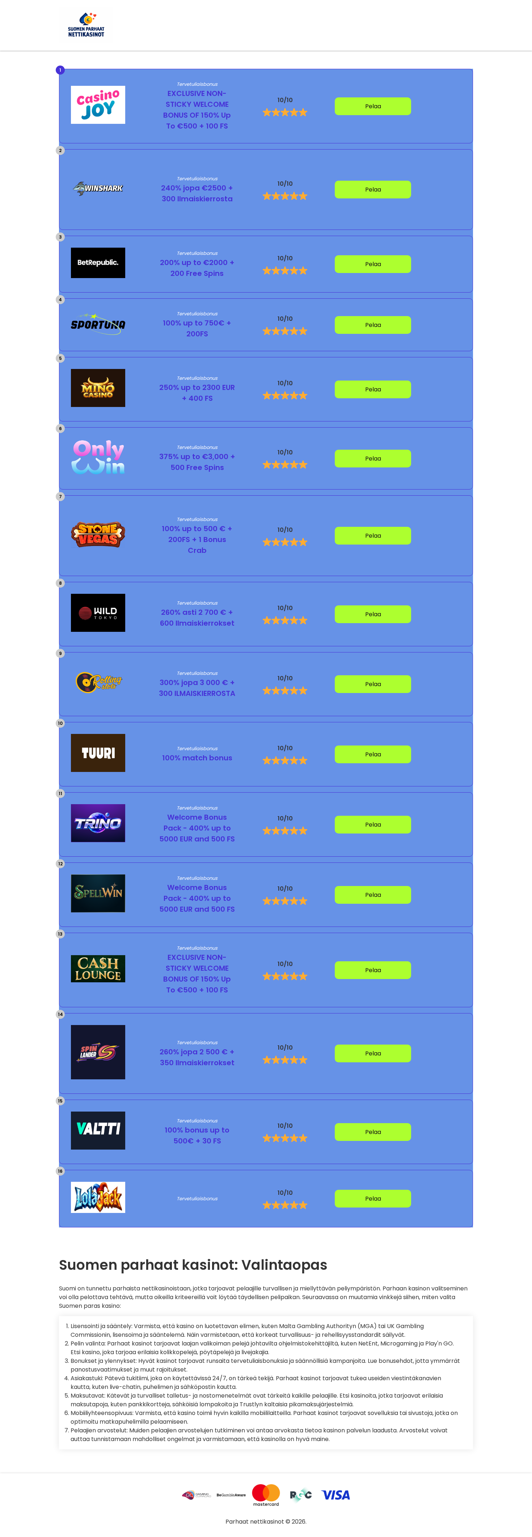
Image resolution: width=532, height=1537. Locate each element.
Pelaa (373, 106)
